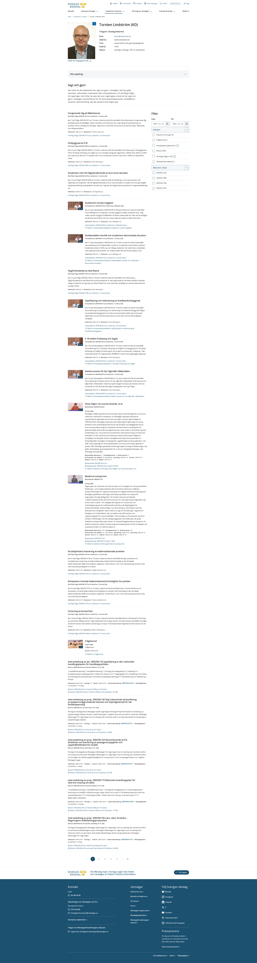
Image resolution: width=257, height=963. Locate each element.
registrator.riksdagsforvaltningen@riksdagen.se (89, 932)
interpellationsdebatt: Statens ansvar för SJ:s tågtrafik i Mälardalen (115, 396)
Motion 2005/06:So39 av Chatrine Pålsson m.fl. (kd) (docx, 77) (94, 810)
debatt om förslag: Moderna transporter (106, 544)
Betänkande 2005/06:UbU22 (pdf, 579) (102, 466)
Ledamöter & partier (80, 17)
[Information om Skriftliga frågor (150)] (174, 156)
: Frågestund (95, 654)
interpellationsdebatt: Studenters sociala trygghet (109, 228)
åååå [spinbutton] (155, 124)
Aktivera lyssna (175, 3)
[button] (89, 11)
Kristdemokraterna (122, 36)
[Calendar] (167, 123)
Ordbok (164, 3)
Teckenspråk (126, 3)
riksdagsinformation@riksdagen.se (84, 913)
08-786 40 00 (75, 895)
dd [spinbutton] (163, 124)
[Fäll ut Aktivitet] (186, 130)
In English (139, 3)
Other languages (152, 3)
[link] (87, 859)
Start (69, 17)
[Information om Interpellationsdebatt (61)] (177, 145)
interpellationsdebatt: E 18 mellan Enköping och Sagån (111, 364)
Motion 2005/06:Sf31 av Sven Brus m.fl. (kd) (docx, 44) (91, 732)
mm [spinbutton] (159, 124)
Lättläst (115, 3)
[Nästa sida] (128, 859)
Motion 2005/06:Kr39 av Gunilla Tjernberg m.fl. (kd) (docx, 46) (94, 848)
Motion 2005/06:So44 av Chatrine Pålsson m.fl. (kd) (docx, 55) (94, 692)
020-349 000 (75, 909)
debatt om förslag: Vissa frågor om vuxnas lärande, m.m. (111, 469)
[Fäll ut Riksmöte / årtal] (186, 168)
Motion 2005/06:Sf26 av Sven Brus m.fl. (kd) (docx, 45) (91, 773)
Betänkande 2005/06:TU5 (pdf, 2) (101, 541)
